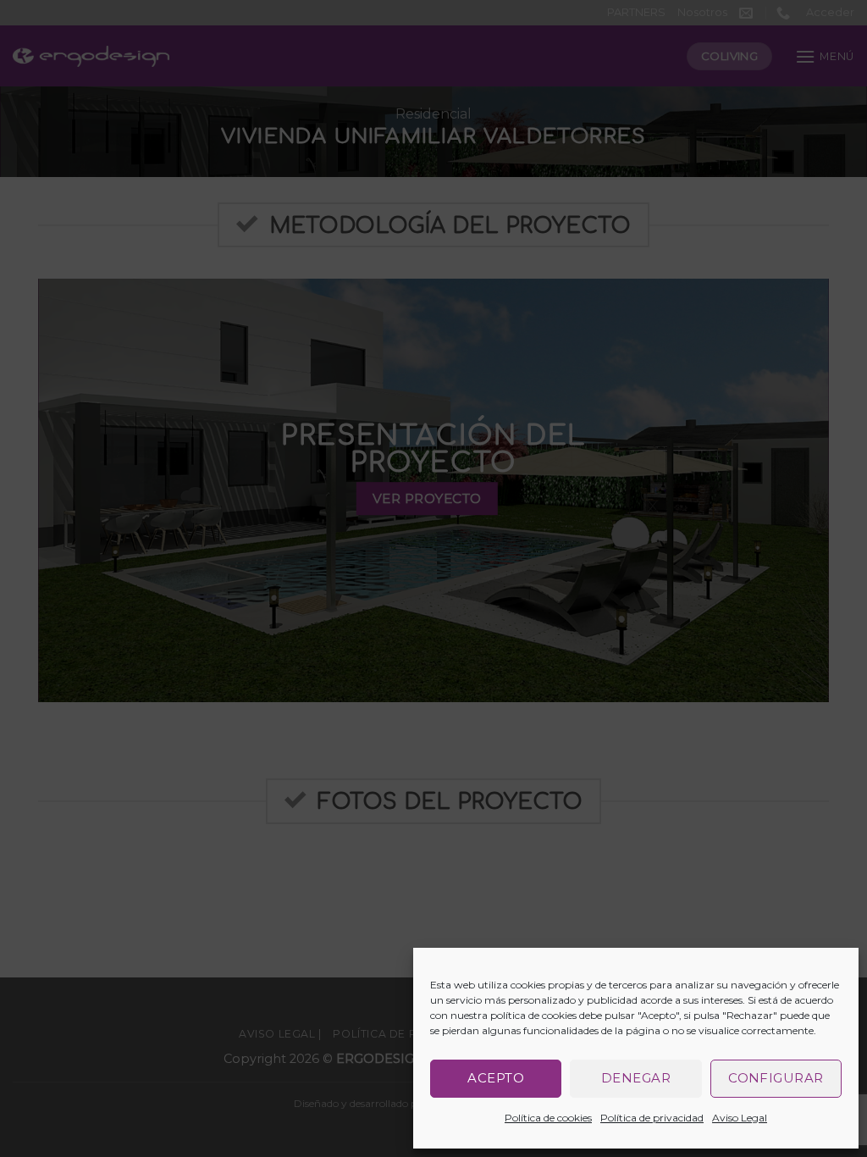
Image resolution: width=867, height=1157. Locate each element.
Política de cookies (548, 1117)
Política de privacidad (652, 1117)
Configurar (776, 1078)
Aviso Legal (739, 1117)
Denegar (636, 1078)
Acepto (495, 1078)
